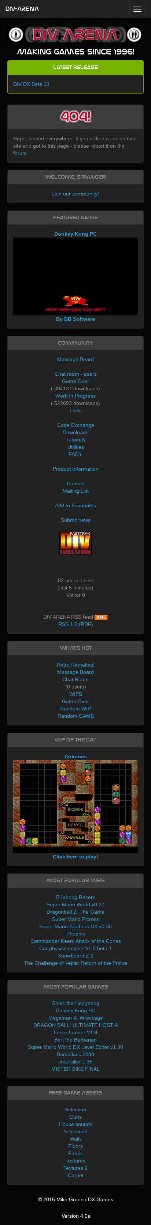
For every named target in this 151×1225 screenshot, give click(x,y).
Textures (75, 1161)
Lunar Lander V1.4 (75, 1032)
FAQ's (75, 454)
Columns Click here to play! (75, 807)
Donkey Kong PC (75, 1010)
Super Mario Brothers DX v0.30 (75, 926)
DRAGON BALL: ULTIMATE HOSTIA (75, 1025)
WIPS (75, 694)
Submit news (76, 520)
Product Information (76, 469)
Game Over (75, 381)
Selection (75, 1109)
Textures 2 (75, 1168)
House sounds (75, 1124)
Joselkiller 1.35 (75, 1062)
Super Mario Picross (75, 919)
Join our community (74, 194)
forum (20, 153)
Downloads (75, 432)
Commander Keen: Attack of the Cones (75, 941)
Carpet (76, 1175)
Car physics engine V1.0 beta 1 (75, 948)
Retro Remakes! (76, 665)
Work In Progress (75, 396)
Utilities (75, 447)
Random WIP (75, 709)
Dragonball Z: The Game (75, 912)
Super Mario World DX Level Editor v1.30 (75, 1047)
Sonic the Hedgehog (75, 1003)
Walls (76, 1139)
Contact (76, 483)
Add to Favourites (75, 505)
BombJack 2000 (75, 1054)
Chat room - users (76, 374)
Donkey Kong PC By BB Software (75, 276)
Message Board (75, 359)
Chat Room (75, 679)
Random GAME (76, 716)
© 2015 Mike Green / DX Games (75, 1199)
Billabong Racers (75, 897)
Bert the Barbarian (75, 1040)
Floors (75, 1146)
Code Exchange (75, 425)
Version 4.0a (76, 1216)
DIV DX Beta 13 (31, 84)
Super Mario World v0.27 (75, 904)
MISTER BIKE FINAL (75, 1069)
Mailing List (76, 491)
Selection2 (75, 1131)
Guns (75, 1117)
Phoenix (75, 934)
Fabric (75, 1153)
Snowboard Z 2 (75, 956)
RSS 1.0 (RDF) (75, 624)
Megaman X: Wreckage (75, 1018)
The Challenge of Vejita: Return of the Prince (75, 963)
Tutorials (75, 440)
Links (76, 410)
